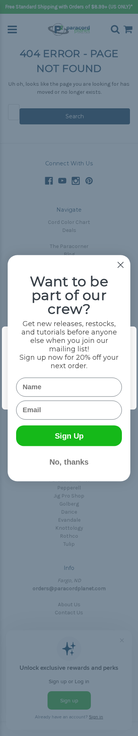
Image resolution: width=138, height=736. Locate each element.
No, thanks (69, 461)
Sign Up (69, 435)
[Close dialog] (120, 264)
